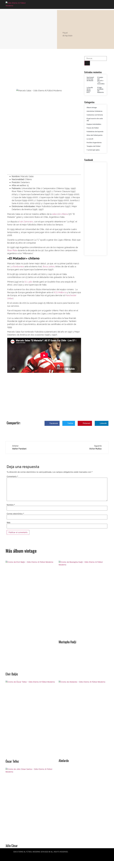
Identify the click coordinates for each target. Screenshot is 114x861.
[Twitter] (41, 855)
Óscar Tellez (12, 761)
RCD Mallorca (60, 292)
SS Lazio (28, 282)
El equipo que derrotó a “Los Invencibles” (101, 81)
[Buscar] (87, 63)
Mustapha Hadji (67, 642)
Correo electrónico (15, 514)
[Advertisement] (44, 72)
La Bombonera (17, 266)
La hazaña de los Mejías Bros (90, 90)
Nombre (11, 505)
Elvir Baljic (12, 674)
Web (8, 522)
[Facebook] (34, 855)
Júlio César (12, 845)
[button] (106, 4)
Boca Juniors (49, 266)
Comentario (12, 476)
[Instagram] (47, 855)
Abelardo (64, 760)
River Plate (12, 250)
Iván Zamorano (26, 221)
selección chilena (60, 214)
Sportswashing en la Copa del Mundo (91, 79)
